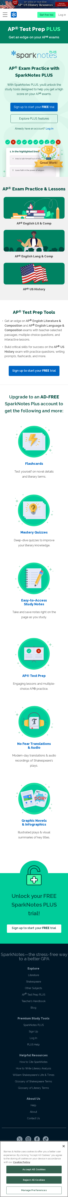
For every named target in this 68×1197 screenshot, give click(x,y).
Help (33, 1105)
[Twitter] (19, 1139)
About (33, 1111)
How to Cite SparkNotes (34, 1061)
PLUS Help (33, 1044)
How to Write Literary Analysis (33, 1068)
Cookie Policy (21, 1162)
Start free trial (46, 14)
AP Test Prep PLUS (33, 994)
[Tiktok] (46, 1139)
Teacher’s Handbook (34, 1001)
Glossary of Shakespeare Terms (33, 1081)
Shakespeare (33, 981)
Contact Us (33, 1118)
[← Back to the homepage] (14, 15)
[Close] (64, 1146)
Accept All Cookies (33, 1169)
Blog (33, 1007)
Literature (33, 975)
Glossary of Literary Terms (33, 1088)
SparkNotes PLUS (33, 1025)
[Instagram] (28, 1139)
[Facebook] (37, 1139)
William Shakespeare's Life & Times (33, 1074)
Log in (62, 14)
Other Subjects (33, 988)
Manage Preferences (34, 1190)
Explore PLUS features (34, 118)
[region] (34, 1169)
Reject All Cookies (34, 1180)
